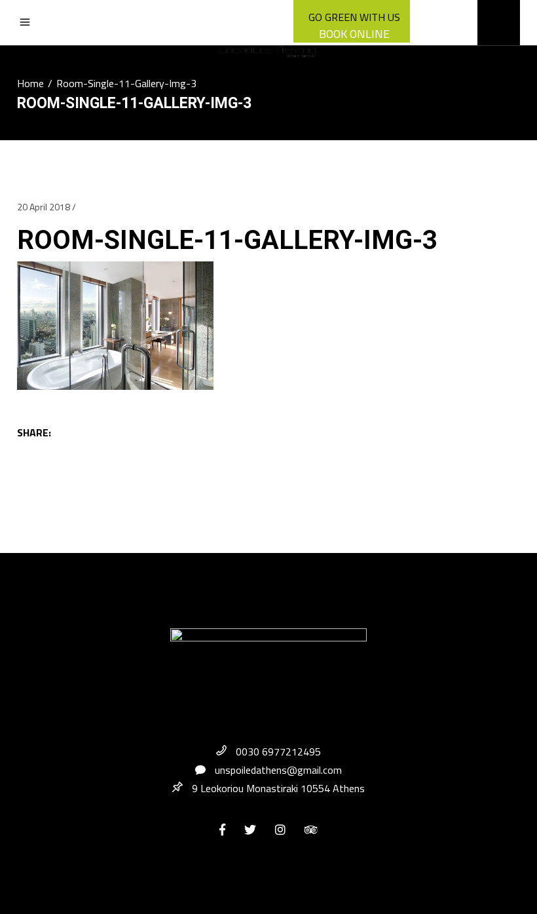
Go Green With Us (354, 17)
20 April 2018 (43, 207)
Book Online (354, 34)
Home (30, 83)
